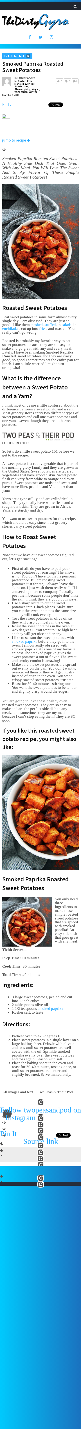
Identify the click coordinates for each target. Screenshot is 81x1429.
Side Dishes (21, 86)
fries (42, 328)
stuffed (50, 324)
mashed (37, 324)
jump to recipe (14, 140)
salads (67, 324)
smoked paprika (24, 641)
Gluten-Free (14, 56)
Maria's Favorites (24, 83)
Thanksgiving (22, 89)
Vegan (35, 89)
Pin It (6, 104)
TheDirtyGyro (26, 77)
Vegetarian (21, 91)
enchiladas (10, 328)
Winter (33, 91)
